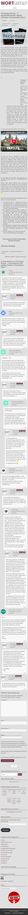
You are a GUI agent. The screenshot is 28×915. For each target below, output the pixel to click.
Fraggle (11, 270)
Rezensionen (4, 854)
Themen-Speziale (5, 858)
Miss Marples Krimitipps (6, 852)
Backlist (3, 840)
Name (3, 720)
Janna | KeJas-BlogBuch (15, 350)
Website (3, 735)
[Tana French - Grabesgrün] (2, 877)
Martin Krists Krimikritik (7, 850)
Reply (24, 292)
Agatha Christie (16, 23)
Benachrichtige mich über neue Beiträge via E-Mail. (13, 757)
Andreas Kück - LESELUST (15, 610)
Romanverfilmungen (6, 856)
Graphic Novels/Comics (6, 842)
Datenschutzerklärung (18, 913)
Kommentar (4, 700)
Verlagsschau (4, 860)
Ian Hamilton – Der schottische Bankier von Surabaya (12, 252)
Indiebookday (4, 844)
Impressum (7, 913)
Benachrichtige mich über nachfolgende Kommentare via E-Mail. (14, 752)
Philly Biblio (4, 20)
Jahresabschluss (5, 846)
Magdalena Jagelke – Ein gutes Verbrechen (16, 256)
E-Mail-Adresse (5, 728)
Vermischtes (12, 20)
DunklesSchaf (12, 469)
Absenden (5, 830)
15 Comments (13, 25)
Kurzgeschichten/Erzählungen (8, 848)
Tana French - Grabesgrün (7, 881)
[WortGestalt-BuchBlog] (14, 2)
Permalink (11, 274)
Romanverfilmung (4, 25)
